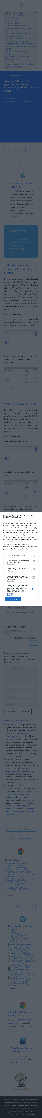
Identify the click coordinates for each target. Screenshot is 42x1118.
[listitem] (21, 556)
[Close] (38, 516)
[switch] (33, 561)
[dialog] (21, 559)
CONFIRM (13, 599)
